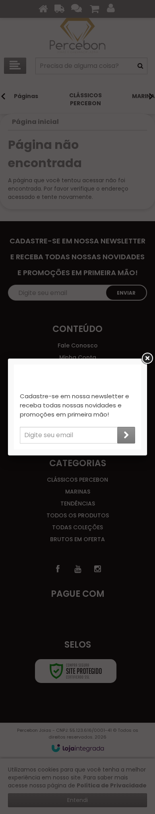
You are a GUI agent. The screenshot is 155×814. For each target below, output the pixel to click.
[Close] (147, 358)
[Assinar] (126, 435)
